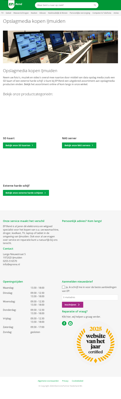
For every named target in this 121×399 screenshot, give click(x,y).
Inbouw (43, 13)
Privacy (65, 380)
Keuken (34, 13)
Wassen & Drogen (21, 13)
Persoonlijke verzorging (80, 13)
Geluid (8, 13)
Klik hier (66, 316)
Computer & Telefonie (102, 13)
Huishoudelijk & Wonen (57, 13)
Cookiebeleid (77, 380)
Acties (116, 13)
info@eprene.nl (11, 264)
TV (2, 13)
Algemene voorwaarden (48, 380)
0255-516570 (10, 261)
